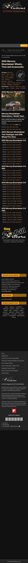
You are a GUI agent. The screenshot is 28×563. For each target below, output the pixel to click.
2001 (19, 124)
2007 (10, 129)
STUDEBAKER (12, 315)
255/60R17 (19, 152)
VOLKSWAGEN (20, 315)
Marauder (4, 81)
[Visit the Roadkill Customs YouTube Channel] (21, 420)
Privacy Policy (6, 424)
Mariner (10, 81)
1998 (10, 124)
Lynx (3, 79)
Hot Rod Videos (5, 373)
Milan (13, 83)
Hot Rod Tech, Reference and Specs (11, 286)
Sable (23, 86)
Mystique (12, 86)
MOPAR (18, 312)
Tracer (7, 88)
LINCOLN (5, 312)
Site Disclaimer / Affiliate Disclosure (11, 426)
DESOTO (12, 308)
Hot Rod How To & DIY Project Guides (10, 358)
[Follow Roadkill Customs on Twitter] (18, 420)
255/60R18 (19, 161)
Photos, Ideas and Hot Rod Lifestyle (10, 370)
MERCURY (10, 72)
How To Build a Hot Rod (8, 279)
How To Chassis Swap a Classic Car (11, 281)
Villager (12, 88)
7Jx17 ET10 (9, 149)
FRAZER (6, 310)
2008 (13, 129)
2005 (17, 127)
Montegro (9, 84)
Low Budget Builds (6, 291)
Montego (4, 84)
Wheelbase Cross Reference (9, 289)
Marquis (4, 83)
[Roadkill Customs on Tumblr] (15, 420)
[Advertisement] (14, 28)
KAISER (21, 310)
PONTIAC (4, 315)
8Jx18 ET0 (9, 163)
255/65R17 (19, 159)
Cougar (11, 76)
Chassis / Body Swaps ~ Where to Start (10, 365)
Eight (3, 77)
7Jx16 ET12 (9, 156)
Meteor (9, 83)
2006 (7, 129)
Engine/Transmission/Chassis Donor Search (13, 282)
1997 (7, 124)
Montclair (18, 83)
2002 (8, 127)
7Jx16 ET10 (9, 147)
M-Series (7, 79)
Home (3, 353)
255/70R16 (18, 156)
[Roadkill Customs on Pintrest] (12, 420)
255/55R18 (18, 194)
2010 (20, 129)
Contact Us (5, 423)
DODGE (17, 308)
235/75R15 (18, 145)
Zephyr (17, 88)
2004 (14, 127)
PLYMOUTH (21, 314)
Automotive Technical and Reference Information (13, 360)
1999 (13, 124)
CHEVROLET (19, 307)
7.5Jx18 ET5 (10, 161)
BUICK (6, 307)
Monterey (16, 84)
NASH (22, 312)
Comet (6, 76)
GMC (10, 310)
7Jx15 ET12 (9, 145)
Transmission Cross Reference (9, 288)
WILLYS (14, 317)
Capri (7, 74)
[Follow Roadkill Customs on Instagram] (9, 420)
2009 (16, 129)
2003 (11, 127)
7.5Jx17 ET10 (10, 201)
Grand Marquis (9, 77)
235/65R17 (18, 149)
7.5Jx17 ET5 (10, 152)
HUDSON (15, 310)
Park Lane (18, 86)
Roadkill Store (5, 356)
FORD (22, 308)
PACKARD (13, 314)
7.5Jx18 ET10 (10, 203)
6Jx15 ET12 (9, 142)
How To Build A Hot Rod (7, 363)
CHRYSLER (5, 308)
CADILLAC (11, 307)
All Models (23, 88)
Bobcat (3, 74)
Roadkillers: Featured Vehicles (8, 368)
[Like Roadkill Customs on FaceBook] (7, 420)
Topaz (3, 88)
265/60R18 (18, 163)
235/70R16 (18, 147)
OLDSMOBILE (6, 314)
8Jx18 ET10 (9, 206)
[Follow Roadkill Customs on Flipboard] (14, 412)
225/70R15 (18, 142)
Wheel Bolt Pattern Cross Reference (11, 284)
